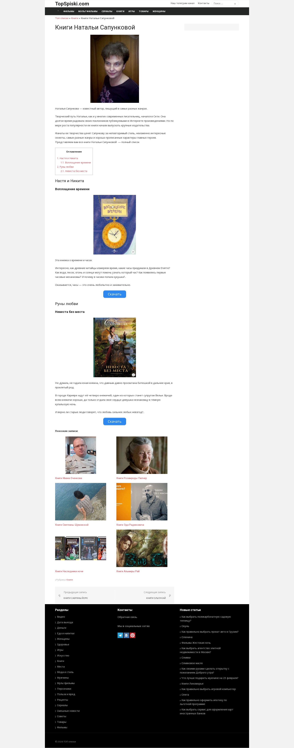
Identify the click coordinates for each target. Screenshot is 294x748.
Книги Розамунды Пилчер (131, 478)
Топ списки (61, 18)
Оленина (187, 637)
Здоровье (63, 644)
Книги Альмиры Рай (128, 571)
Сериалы (107, 11)
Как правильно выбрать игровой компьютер (209, 689)
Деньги (61, 627)
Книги (120, 11)
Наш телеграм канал (182, 3)
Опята (185, 694)
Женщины (159, 11)
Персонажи (64, 688)
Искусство (63, 655)
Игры (131, 11)
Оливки (186, 657)
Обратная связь (127, 617)
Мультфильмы (87, 11)
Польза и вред (66, 694)
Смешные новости (68, 710)
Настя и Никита (67, 158)
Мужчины (63, 677)
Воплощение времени (76, 162)
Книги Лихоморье (192, 683)
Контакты (203, 3)
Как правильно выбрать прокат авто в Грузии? (210, 631)
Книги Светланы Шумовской (71, 524)
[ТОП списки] (58, 11)
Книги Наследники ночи (69, 571)
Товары (144, 11)
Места (61, 666)
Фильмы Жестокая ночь (196, 642)
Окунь (185, 626)
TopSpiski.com (72, 4)
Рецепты (62, 699)
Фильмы (68, 11)
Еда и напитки (65, 633)
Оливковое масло (192, 663)
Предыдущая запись (76, 595)
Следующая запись (155, 595)
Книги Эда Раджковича (130, 524)
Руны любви (65, 166)
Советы (61, 716)
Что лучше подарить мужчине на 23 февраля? (210, 678)
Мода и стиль (65, 672)
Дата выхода (65, 622)
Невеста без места (74, 171)
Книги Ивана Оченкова (68, 478)
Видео (61, 616)
